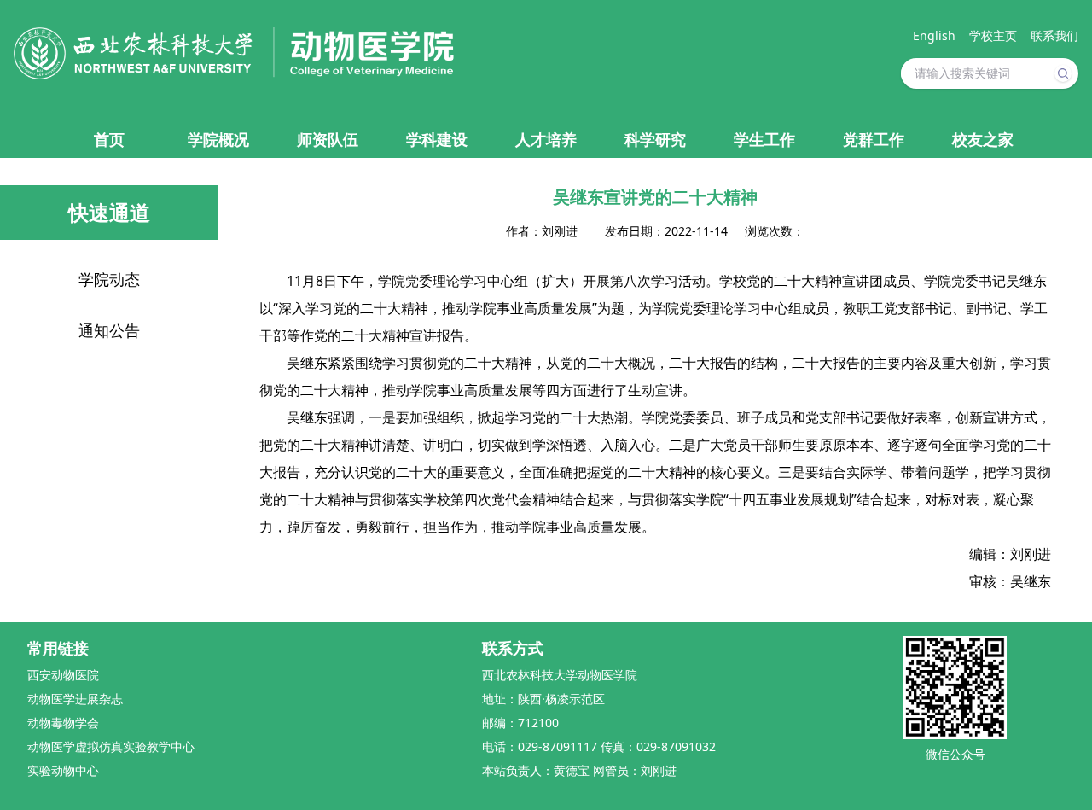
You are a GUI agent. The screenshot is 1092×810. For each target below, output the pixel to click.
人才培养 (546, 139)
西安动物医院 (63, 675)
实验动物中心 (63, 770)
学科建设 (437, 139)
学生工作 (764, 139)
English (934, 35)
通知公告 (109, 330)
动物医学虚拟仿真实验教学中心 (111, 746)
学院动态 (109, 279)
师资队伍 (327, 139)
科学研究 (655, 139)
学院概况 (218, 139)
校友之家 (983, 139)
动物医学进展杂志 (75, 699)
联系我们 (1054, 35)
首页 (109, 139)
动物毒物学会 (63, 722)
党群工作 (873, 139)
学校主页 (993, 35)
